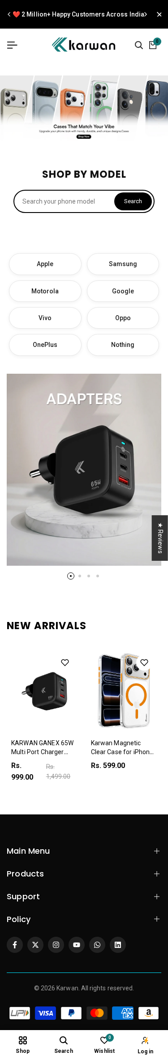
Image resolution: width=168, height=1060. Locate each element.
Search (133, 201)
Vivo (45, 317)
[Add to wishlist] (65, 663)
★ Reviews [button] (160, 538)
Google (123, 291)
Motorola (45, 291)
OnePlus (45, 344)
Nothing (123, 344)
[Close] (156, 14)
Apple (45, 263)
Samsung (123, 263)
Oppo (123, 317)
